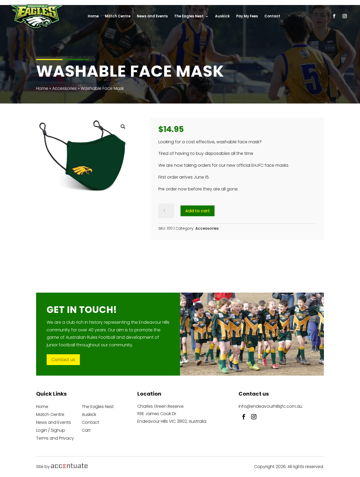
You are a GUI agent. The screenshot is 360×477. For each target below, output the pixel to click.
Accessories (64, 88)
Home (42, 88)
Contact (90, 423)
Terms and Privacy (55, 438)
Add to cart (197, 211)
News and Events (53, 423)
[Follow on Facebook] (242, 415)
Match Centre (50, 415)
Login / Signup (50, 431)
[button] (123, 126)
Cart (86, 431)
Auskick (89, 415)
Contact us (63, 360)
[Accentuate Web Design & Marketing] (69, 467)
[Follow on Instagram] (252, 415)
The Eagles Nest (98, 407)
